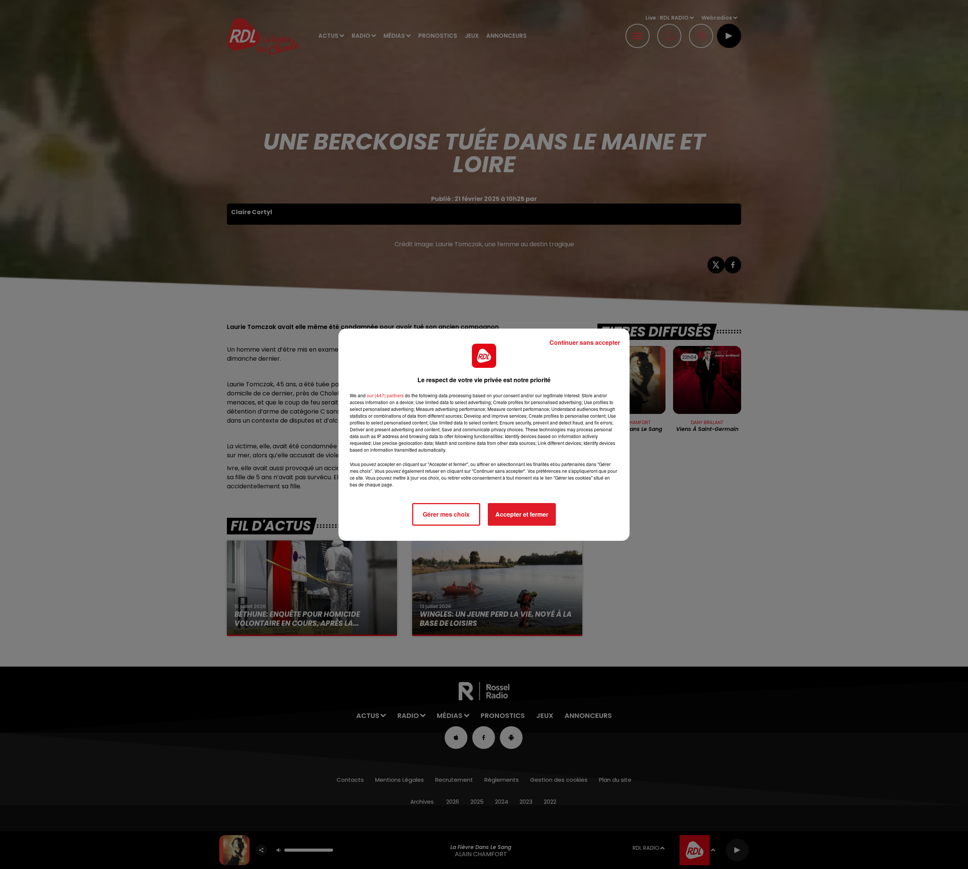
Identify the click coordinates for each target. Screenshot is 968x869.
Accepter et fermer (521, 514)
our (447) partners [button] (385, 395)
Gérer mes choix (446, 514)
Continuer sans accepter (584, 342)
